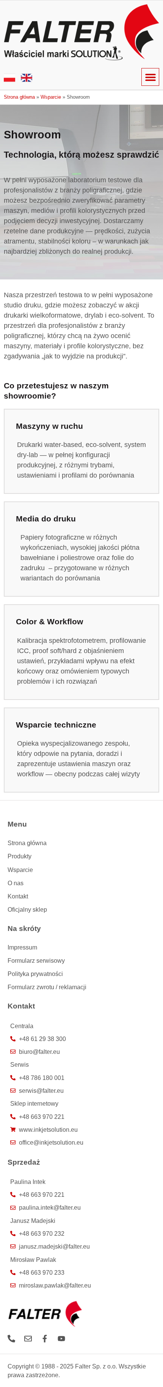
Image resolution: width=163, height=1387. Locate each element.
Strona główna (19, 97)
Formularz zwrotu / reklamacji (47, 987)
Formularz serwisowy (36, 960)
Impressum (22, 947)
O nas (16, 883)
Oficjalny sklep (27, 909)
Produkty (19, 856)
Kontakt (18, 896)
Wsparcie (51, 97)
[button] (150, 77)
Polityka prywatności (35, 973)
